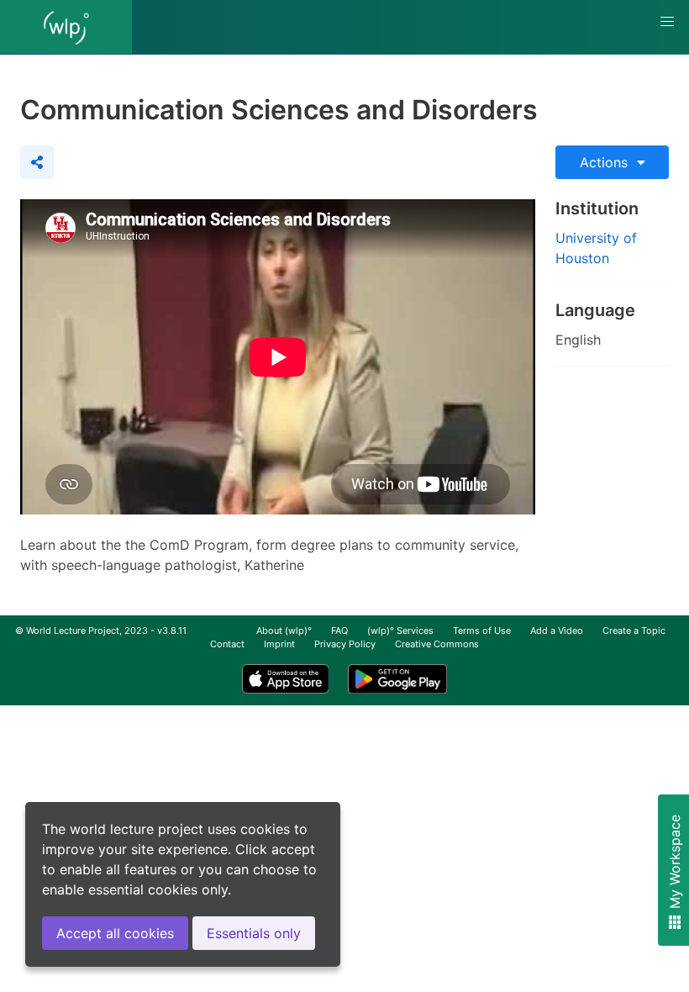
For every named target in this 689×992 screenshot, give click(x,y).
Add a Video (556, 630)
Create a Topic (633, 630)
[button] (667, 22)
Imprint (279, 644)
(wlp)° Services (400, 630)
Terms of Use (482, 630)
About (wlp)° (284, 630)
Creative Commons (437, 644)
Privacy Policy (345, 644)
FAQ (339, 630)
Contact (227, 644)
